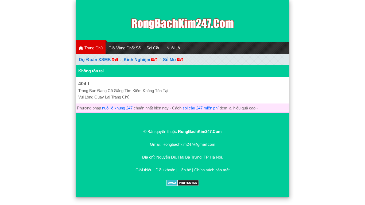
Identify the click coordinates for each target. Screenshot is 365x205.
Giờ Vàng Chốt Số (124, 48)
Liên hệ (184, 170)
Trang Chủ (93, 48)
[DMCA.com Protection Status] (182, 184)
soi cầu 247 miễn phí (201, 108)
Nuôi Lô (173, 48)
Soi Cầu (153, 48)
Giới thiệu (143, 170)
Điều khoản (165, 170)
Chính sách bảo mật (212, 170)
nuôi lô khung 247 (117, 108)
